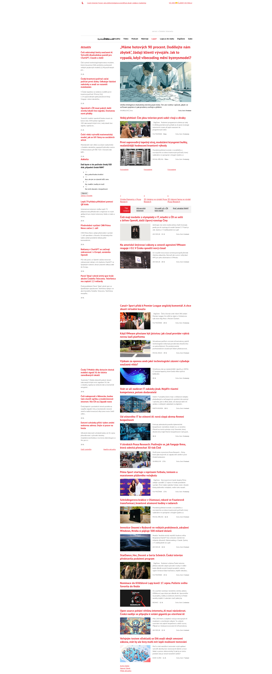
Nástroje (144, 38)
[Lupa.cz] (83, 3)
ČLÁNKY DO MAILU (185, 3)
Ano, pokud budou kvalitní (94, 174)
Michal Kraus (157, 353)
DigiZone (181, 38)
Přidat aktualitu (125, 671)
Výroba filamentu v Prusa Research (130, 200)
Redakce (155, 602)
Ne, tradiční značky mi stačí (94, 184)
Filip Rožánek (157, 134)
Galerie (191, 38)
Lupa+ (154, 38)
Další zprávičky (86, 449)
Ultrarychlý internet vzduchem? (141, 210)
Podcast (135, 38)
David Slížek (157, 658)
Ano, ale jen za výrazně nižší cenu (97, 179)
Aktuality (116, 38)
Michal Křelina (158, 159)
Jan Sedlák (156, 234)
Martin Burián (158, 408)
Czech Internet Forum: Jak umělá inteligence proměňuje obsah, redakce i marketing (116, 3)
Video (125, 38)
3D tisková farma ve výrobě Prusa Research (179, 200)
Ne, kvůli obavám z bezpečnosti (96, 189)
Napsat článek (125, 668)
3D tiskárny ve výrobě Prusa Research (155, 200)
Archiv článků (124, 666)
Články (106, 38)
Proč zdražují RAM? (181, 208)
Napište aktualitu (109, 449)
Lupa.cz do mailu (167, 38)
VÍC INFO (172, 3)
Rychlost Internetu (100, 39)
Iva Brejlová (124, 111)
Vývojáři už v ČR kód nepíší (161, 209)
